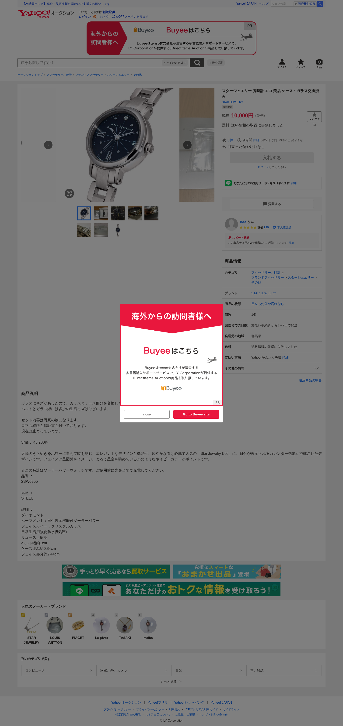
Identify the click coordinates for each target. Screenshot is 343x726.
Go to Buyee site (196, 414)
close (147, 414)
